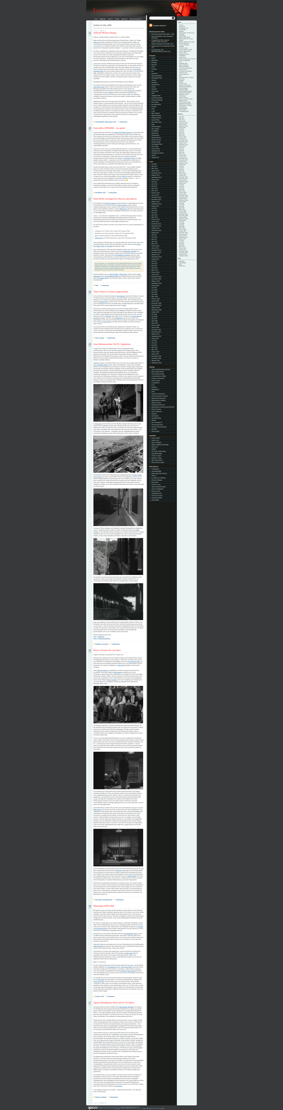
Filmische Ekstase (156, 480)
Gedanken (98, 644)
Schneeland (155, 416)
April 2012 (154, 215)
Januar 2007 (155, 354)
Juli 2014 (154, 164)
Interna (153, 87)
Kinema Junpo (155, 491)
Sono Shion (155, 146)
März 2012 (154, 217)
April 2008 (154, 321)
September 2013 (156, 177)
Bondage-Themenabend (128, 971)
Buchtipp (154, 62)
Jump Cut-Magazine (157, 489)
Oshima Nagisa (156, 126)
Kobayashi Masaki (157, 100)
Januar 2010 (155, 274)
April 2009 (154, 294)
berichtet (108, 316)
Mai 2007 (154, 345)
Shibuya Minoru (156, 137)
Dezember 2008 (156, 303)
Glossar (153, 80)
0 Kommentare (111, 337)
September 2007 (156, 336)
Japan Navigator (156, 442)
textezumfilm (155, 500)
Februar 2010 (155, 272)
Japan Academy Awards (158, 487)
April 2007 (154, 347)
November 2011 (156, 226)
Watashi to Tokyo (156, 458)
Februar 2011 (155, 246)
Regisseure (154, 133)
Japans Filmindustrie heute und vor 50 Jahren (113, 1002)
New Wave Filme (156, 122)
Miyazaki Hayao (156, 115)
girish (153, 391)
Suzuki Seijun (155, 148)
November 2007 (156, 332)
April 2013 (154, 188)
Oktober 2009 (155, 281)
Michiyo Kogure (102, 670)
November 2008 (156, 305)
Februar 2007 (155, 352)
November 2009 (156, 279)
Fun (152, 71)
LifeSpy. (163, 1108)
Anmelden (181, 261)
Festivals (101, 337)
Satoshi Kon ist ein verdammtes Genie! (163, 46)
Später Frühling (132, 876)
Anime (153, 58)
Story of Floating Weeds (100, 365)
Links (153, 109)
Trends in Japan (156, 456)
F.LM (152, 385)
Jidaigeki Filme (156, 95)
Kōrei (124, 305)
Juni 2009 (154, 290)
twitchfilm (154, 429)
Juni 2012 (154, 210)
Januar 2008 (155, 327)
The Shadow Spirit (102, 278)
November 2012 (156, 199)
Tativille (153, 420)
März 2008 (154, 323)
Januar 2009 (155, 301)
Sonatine (110, 246)
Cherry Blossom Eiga (157, 374)
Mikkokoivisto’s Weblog (158, 400)
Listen (153, 111)
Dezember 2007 (156, 329)
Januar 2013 (155, 195)
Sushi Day (154, 447)
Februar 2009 (155, 299)
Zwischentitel (155, 431)
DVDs (96, 285)
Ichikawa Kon (155, 84)
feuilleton (154, 387)
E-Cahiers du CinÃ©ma (158, 478)
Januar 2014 (155, 171)
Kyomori (130, 90)
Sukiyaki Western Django (104, 32)
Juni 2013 (154, 184)
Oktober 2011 (155, 228)
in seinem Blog (105, 322)
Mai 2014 (154, 166)
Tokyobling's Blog (156, 453)
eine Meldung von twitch (122, 255)
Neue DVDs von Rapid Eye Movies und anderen (115, 199)
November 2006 (156, 358)
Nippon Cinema (156, 402)
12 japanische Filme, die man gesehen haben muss (160, 40)
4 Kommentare (123, 121)
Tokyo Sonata (120, 296)
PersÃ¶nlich (98, 192)
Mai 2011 (154, 239)
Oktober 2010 (155, 254)
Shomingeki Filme (156, 144)
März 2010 (154, 270)
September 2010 (156, 257)
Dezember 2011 (156, 224)
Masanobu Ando (98, 71)
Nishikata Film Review (158, 405)
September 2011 (156, 230)
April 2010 (154, 268)
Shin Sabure (117, 672)
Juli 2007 (154, 341)
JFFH (114, 121)
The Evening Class (157, 425)
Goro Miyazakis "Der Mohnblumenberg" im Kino (159, 50)
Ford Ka (124, 176)
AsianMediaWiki (156, 471)
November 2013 (156, 173)
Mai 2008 (154, 318)
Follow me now (156, 484)
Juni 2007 (154, 343)
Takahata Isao (155, 151)
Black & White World (157, 372)
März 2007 (154, 349)
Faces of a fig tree (98, 981)
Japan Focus (155, 440)
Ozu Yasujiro (105, 644)
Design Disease (147, 1108)
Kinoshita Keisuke (156, 98)
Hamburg (154, 82)
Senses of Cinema (157, 495)
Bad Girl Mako (114, 274)
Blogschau (154, 60)
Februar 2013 (155, 193)
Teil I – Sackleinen (98, 636)
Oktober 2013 (155, 175)
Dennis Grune (155, 380)
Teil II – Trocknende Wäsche (101, 638)
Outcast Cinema (156, 409)
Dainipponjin (99, 238)
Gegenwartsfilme (100, 121)
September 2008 (156, 310)
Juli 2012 (154, 208)
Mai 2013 (154, 186)
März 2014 (154, 168)
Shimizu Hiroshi (156, 140)
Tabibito (153, 449)
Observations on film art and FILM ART (162, 407)
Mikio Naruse (97, 809)
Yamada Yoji (155, 157)
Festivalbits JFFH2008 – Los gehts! (109, 128)
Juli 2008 (154, 314)
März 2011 (154, 243)
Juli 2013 (154, 182)
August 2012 (155, 206)
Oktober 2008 (155, 307)
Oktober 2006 (155, 360)
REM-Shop (123, 209)
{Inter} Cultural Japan (157, 462)
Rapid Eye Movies (110, 203)
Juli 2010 (154, 261)
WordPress (182, 265)
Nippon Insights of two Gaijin (160, 444)
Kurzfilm (153, 106)
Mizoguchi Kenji (156, 118)
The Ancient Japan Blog (158, 451)
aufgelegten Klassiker (130, 251)
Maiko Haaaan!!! (98, 946)
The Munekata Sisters (133, 661)
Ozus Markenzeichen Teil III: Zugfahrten (111, 344)
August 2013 (155, 179)
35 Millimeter (155, 469)
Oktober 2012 (155, 201)
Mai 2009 (154, 292)
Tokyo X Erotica (122, 205)
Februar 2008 (155, 325)
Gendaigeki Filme (107, 899)
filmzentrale (154, 482)
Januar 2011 (155, 248)
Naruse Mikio (155, 120)
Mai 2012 (154, 213)
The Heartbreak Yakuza (111, 276)
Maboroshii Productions (158, 398)
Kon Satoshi (155, 102)
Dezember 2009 (156, 277)
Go (104, 207)
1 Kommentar (105, 285)
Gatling (111, 92)
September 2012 (156, 204)
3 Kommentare (113, 192)
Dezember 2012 (156, 197)
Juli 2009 (154, 288)
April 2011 (154, 241)
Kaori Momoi (137, 69)
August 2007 (155, 338)
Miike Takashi (109, 121)
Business (97, 1097)
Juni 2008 (154, 316)
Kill (96, 235)
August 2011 (155, 232)
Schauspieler (155, 135)
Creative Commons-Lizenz (127, 1107)
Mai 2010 (154, 265)
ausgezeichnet (103, 301)
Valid (182, 262)
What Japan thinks (157, 460)
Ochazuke (118, 870)
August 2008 (155, 312)
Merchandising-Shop (130, 933)
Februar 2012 (155, 219)
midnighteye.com (156, 493)
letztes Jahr (129, 953)
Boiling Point (100, 246)
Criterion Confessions (157, 378)
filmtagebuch (155, 389)
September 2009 (156, 283)
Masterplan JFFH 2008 (103, 906)
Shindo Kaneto (155, 142)
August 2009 (155, 285)
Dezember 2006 (156, 356)
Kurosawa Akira (156, 104)
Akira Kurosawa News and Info (160, 369)
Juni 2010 (154, 263)
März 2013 (154, 190)
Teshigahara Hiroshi (157, 153)
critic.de (153, 475)
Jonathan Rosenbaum (158, 394)
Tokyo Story (98, 424)
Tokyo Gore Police (129, 158)
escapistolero (155, 383)
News (96, 337)
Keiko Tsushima (112, 680)
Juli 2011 (154, 235)
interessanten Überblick (126, 1007)
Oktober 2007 (155, 334)
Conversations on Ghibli (158, 376)
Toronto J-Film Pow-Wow (158, 427)
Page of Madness (156, 411)
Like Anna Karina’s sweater (159, 396)
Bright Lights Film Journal (159, 473)
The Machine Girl (112, 967)
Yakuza (153, 155)
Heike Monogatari (98, 87)
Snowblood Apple (156, 498)
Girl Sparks (101, 979)
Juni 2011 (154, 237)
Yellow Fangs (123, 274)
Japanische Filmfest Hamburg (123, 132)
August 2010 (155, 259)
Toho (101, 1040)
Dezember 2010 (156, 250)
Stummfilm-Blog (156, 418)
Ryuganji (154, 413)
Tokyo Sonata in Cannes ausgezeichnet (110, 291)
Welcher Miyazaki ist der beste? (160, 44)
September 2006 (156, 363)
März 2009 (154, 296)
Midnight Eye (119, 318)
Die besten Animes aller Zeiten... (161, 34)
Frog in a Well (155, 438)
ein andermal (118, 1086)
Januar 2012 (155, 221)
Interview (154, 89)
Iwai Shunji (154, 91)
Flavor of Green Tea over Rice (107, 650)
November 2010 (156, 252)
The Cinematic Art (156, 422)
